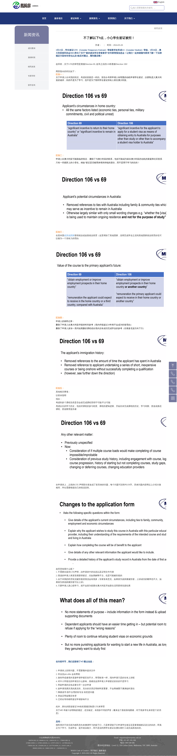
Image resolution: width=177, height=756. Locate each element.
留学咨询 (31, 85)
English (161, 2)
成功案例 (31, 48)
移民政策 (31, 67)
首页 (44, 18)
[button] (131, 8)
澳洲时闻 (31, 57)
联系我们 (112, 18)
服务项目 (58, 18)
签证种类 (75, 18)
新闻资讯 (93, 18)
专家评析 (31, 76)
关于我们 (128, 18)
